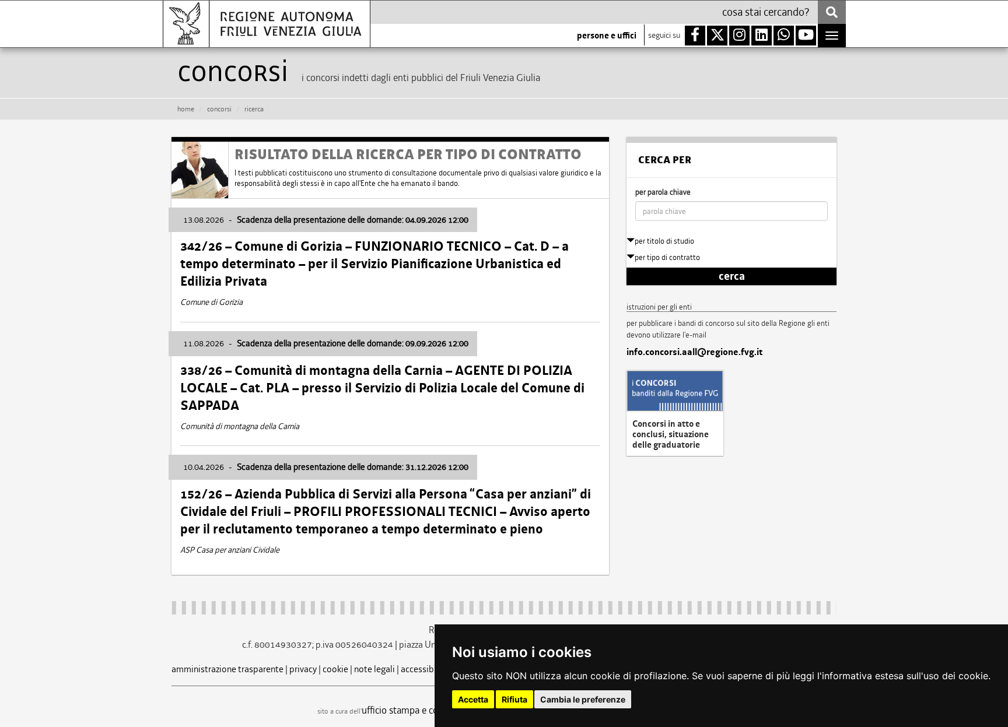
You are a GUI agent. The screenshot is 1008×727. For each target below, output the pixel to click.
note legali (374, 669)
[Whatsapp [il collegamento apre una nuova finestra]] (784, 35)
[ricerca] (832, 12)
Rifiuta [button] (514, 699)
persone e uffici (606, 35)
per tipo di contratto (667, 257)
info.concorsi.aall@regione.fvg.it (694, 352)
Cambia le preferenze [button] (582, 699)
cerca (732, 276)
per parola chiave (663, 192)
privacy (303, 669)
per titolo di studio (664, 241)
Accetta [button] (473, 699)
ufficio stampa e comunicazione (425, 710)
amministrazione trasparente (228, 669)
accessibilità (425, 669)
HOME (185, 109)
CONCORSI (219, 109)
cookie (335, 669)
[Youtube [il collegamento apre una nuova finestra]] (806, 35)
